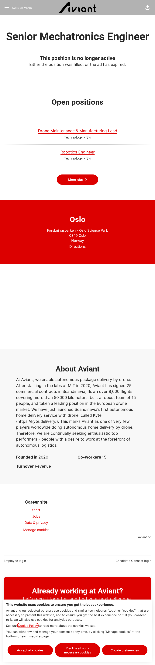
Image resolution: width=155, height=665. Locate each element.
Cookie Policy (28, 626)
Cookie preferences (125, 650)
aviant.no (144, 537)
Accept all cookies (30, 650)
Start (36, 510)
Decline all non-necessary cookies (77, 650)
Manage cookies (36, 530)
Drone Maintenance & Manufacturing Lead (77, 130)
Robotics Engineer (77, 152)
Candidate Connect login (133, 561)
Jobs (36, 516)
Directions (77, 246)
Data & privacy (36, 523)
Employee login (15, 561)
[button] (147, 7)
